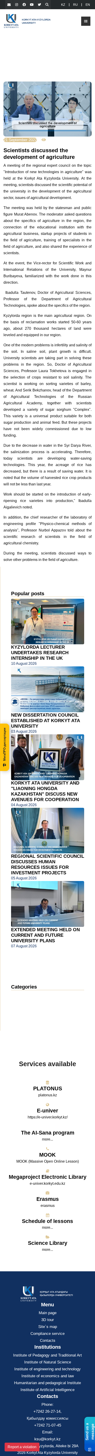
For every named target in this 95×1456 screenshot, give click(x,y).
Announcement (28, 1002)
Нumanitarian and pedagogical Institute (47, 1383)
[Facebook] (24, 4)
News (21, 995)
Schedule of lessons (47, 1221)
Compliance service (47, 1333)
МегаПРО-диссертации (4, 744)
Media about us (28, 1009)
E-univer (47, 1111)
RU (75, 4)
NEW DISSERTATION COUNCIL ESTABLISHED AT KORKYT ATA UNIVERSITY (45, 720)
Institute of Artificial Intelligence (47, 1390)
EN (88, 4)
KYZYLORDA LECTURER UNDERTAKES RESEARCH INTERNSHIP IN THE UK (39, 653)
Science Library (47, 1243)
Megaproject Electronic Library (47, 1177)
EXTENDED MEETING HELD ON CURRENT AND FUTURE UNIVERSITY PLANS (45, 935)
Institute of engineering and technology (47, 1369)
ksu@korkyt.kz (47, 1439)
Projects (21, 1016)
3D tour (47, 1320)
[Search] (47, 4)
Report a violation (22, 1447)
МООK (47, 1155)
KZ (63, 4)
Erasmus (47, 1199)
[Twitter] (39, 4)
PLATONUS (47, 1088)
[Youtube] (32, 4)
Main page (47, 1313)
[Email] (9, 4)
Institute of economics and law (47, 1376)
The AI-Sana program (47, 1133)
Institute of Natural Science (47, 1362)
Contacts (47, 1340)
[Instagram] (16, 4)
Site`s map (47, 1327)
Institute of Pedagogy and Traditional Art (47, 1355)
